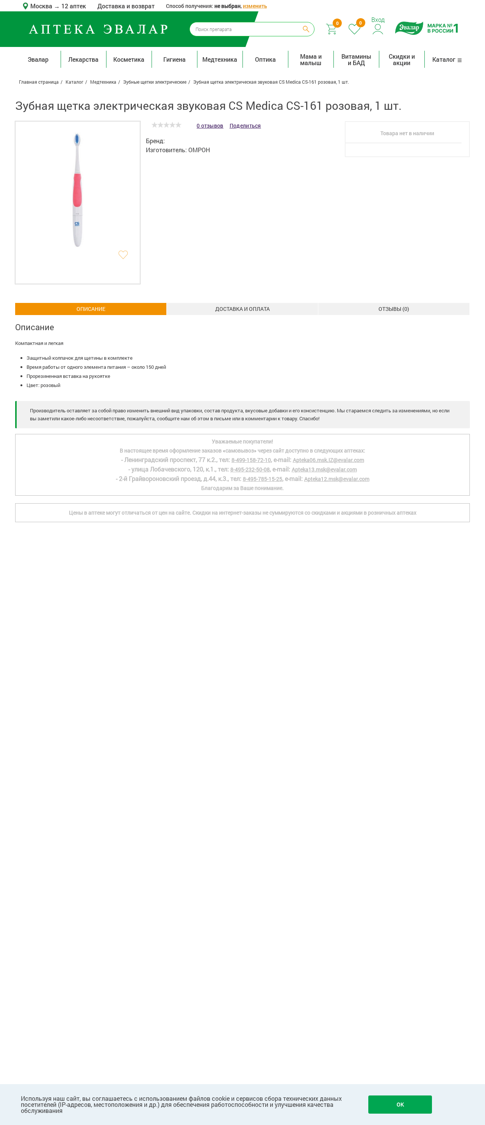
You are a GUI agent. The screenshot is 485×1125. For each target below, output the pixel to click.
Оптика (265, 59)
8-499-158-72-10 (251, 459)
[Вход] (378, 28)
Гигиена (174, 59)
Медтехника (219, 59)
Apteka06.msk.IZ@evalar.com (328, 459)
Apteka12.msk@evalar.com (336, 478)
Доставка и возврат (126, 6)
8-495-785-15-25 (262, 478)
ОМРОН (199, 150)
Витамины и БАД (356, 59)
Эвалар (38, 59)
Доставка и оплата (242, 308)
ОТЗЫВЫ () (394, 308)
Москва (42, 6)
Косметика (128, 59)
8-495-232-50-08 (250, 469)
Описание (91, 308)
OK (400, 1104)
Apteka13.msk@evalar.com (324, 469)
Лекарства (83, 59)
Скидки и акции (402, 59)
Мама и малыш (311, 59)
